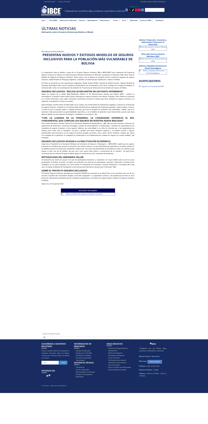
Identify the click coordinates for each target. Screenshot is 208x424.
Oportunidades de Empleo (117, 370)
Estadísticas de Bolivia (83, 355)
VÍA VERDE (53, 20)
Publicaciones (104, 20)
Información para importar (117, 362)
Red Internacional (49, 1)
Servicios (82, 20)
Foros (124, 20)
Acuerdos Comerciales (83, 358)
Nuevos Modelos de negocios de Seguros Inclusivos (84, 194)
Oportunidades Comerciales (85, 372)
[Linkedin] (63, 376)
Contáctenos (159, 20)
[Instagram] (58, 376)
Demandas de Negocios (116, 355)
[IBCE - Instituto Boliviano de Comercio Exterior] (51, 10)
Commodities (80, 360)
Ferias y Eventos (114, 358)
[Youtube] (53, 376)
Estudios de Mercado (83, 351)
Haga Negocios (93, 20)
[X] (47, 375)
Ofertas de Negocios (115, 353)
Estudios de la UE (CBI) (84, 353)
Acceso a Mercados (82, 369)
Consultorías (80, 367)
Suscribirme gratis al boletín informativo (153, 1)
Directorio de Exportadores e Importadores (118, 349)
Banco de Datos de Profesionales (119, 367)
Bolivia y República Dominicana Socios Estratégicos (153, 67)
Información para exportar (117, 360)
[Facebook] (43, 376)
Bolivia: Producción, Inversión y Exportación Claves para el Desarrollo (153, 42)
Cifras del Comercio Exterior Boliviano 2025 (153, 55)
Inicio (43, 20)
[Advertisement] (104, 408)
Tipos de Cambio (114, 365)
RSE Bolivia (80, 377)
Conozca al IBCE (145, 20)
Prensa (115, 20)
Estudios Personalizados (84, 374)
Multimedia (134, 20)
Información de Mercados (68, 20)
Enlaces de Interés (64, 1)
